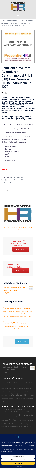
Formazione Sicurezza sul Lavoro (21, 388)
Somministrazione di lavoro (23, 326)
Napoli (3, 424)
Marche (6, 420)
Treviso (30, 426)
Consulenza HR (23, 311)
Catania (9, 411)
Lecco (13, 416)
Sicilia (18, 426)
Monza (24, 420)
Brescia (25, 409)
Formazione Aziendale (12, 314)
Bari (13, 409)
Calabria (30, 409)
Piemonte (23, 424)
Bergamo (17, 409)
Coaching (5, 311)
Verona (18, 429)
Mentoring (20, 319)
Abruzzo (3, 409)
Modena (20, 420)
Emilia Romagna (18, 411)
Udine (8, 182)
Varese (7, 429)
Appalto (19, 308)
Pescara (19, 424)
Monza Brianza (29, 420)
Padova (7, 424)
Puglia (27, 424)
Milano (13, 420)
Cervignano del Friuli (12, 180)
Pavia (10, 424)
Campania (3, 411)
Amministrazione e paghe (11, 308)
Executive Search (25, 386)
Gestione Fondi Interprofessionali (15, 316)
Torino (22, 426)
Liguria (17, 416)
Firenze (24, 411)
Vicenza (23, 429)
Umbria (3, 429)
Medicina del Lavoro (13, 319)
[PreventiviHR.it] (18, 7)
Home (3, 21)
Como (12, 411)
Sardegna (14, 426)
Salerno (10, 426)
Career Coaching (26, 308)
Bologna (21, 409)
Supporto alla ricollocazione (9, 328)
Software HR (13, 326)
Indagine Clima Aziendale (19, 391)
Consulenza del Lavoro (13, 311)
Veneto (10, 429)
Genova (6, 416)
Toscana (26, 426)
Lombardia (26, 415)
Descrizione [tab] (6, 191)
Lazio (10, 416)
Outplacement (12, 322)
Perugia (14, 424)
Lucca (2, 420)
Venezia (15, 429)
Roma (6, 426)
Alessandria (9, 409)
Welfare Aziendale (13, 21)
